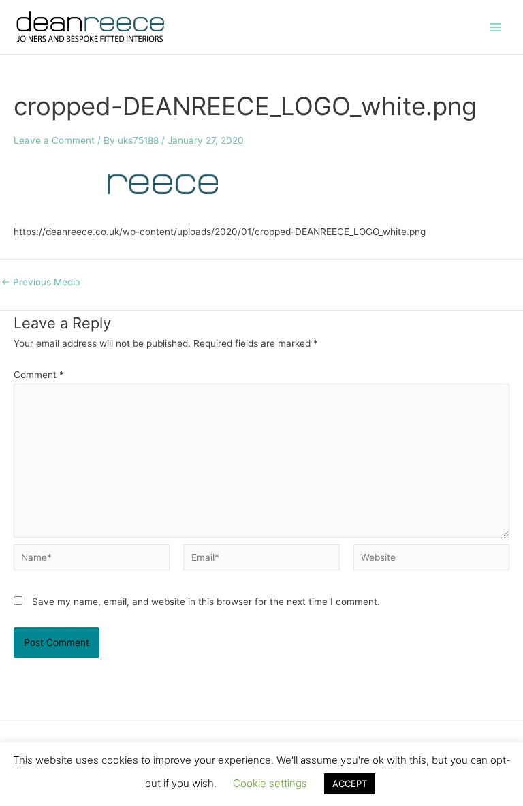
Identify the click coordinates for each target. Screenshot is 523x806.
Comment (39, 374)
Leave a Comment (54, 140)
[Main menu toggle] (496, 27)
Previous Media (40, 283)
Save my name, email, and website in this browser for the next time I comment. (206, 601)
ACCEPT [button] (349, 783)
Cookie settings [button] (270, 783)
